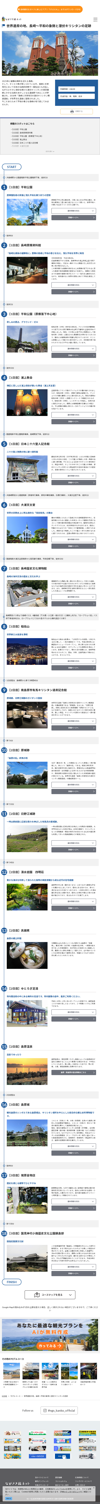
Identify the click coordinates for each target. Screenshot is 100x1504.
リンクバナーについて (83, 1481)
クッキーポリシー (73, 1492)
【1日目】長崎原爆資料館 (22, 133)
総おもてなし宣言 (62, 1485)
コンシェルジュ (61, 1481)
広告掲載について (82, 1477)
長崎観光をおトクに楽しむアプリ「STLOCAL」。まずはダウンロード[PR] (50, 9)
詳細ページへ (73, 217)
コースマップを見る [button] (52, 1294)
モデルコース (15, 1396)
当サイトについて (42, 1477)
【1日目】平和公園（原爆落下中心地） (27, 136)
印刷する (79, 111)
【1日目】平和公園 (19, 129)
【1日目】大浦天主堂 (20, 146)
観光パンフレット (42, 1481)
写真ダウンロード (42, 1485)
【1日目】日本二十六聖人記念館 (25, 143)
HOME (4, 1396)
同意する (8, 1498)
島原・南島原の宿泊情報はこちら (73, 1072)
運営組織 (58, 1477)
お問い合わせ (80, 1485)
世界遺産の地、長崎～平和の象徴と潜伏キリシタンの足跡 (46, 1396)
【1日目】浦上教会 (19, 139)
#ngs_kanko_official (61, 1410)
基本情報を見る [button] (73, 211)
